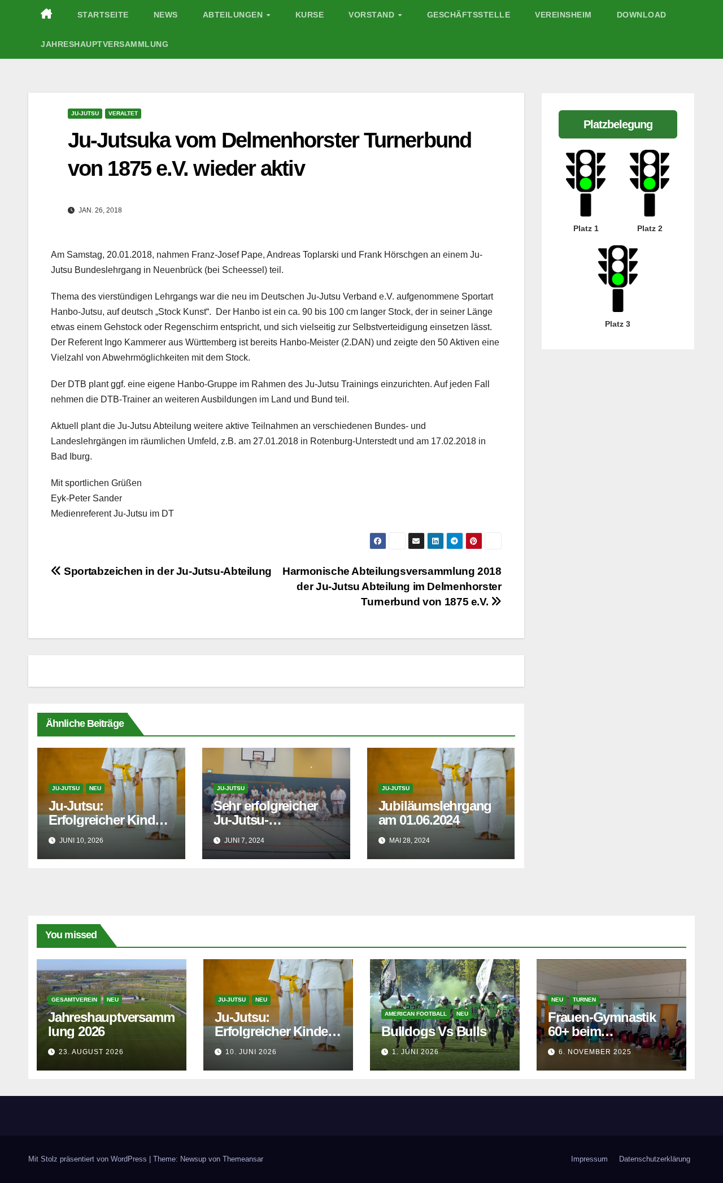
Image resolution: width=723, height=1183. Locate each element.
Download (642, 14)
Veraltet (123, 113)
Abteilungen (234, 14)
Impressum (589, 1159)
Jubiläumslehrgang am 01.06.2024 (435, 812)
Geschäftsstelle (469, 14)
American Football (416, 1014)
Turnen (584, 999)
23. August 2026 (91, 1052)
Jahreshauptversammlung (104, 44)
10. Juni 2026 (251, 1052)
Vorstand (373, 14)
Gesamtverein (74, 999)
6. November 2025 (595, 1052)
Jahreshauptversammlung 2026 (111, 1024)
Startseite (103, 14)
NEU (95, 788)
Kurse (309, 14)
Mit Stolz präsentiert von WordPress (88, 1159)
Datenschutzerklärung (654, 1159)
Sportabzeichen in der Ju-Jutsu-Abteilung (167, 571)
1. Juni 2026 (415, 1052)
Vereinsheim (563, 14)
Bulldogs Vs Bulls (433, 1031)
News (166, 14)
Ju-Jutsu (85, 113)
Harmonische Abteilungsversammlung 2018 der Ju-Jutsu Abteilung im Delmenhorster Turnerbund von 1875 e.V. (391, 586)
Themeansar (243, 1159)
